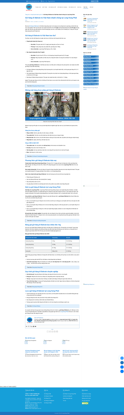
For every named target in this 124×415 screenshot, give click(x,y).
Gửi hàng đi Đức (87, 62)
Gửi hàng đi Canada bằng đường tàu (39, 156)
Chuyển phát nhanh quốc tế (36, 14)
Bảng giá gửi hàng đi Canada (38, 85)
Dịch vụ (79, 7)
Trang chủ (38, 7)
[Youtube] (35, 326)
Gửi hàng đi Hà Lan (88, 68)
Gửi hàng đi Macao (36, 306)
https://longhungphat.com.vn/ (35, 408)
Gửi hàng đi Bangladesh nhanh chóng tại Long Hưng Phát (92, 20)
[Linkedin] (31, 326)
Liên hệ (91, 7)
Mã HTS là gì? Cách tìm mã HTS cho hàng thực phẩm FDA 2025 (92, 33)
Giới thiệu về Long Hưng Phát (69, 393)
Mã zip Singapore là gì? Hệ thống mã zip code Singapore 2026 (92, 26)
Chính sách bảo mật (86, 396)
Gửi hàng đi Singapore (89, 81)
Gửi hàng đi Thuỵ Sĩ (88, 71)
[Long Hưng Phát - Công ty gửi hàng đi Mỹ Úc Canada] (29, 7)
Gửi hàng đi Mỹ (52, 7)
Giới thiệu (44, 7)
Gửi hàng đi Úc (72, 7)
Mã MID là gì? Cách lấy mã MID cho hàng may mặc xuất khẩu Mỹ (92, 40)
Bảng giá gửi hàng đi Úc (37, 286)
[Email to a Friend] (52, 332)
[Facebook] (28, 326)
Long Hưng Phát (64, 311)
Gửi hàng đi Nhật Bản (89, 78)
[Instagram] (30, 326)
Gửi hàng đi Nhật (48, 402)
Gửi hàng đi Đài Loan (89, 75)
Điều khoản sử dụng (86, 393)
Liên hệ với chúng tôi (67, 396)
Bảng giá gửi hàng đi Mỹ (37, 267)
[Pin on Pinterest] (55, 332)
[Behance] (26, 326)
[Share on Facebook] (48, 332)
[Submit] (98, 1)
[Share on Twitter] (50, 332)
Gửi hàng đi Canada (62, 7)
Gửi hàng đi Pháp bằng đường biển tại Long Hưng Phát (92, 46)
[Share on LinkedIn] (57, 332)
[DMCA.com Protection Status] (85, 403)
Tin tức (85, 7)
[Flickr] (33, 326)
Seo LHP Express (40, 21)
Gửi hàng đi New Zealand (90, 84)
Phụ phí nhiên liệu (86, 400)
